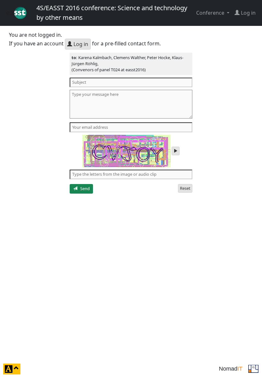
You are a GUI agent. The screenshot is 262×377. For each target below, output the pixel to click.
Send (83, 188)
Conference (211, 12)
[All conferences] (253, 368)
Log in (80, 44)
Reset (185, 188)
